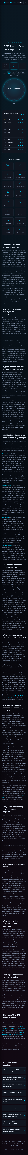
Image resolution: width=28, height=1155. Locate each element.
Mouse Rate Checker (9, 698)
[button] (14, 90)
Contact (24, 1143)
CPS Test (4, 1141)
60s (11, 75)
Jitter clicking (5, 454)
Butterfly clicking (6, 485)
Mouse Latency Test (13, 298)
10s (13, 72)
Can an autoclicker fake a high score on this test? (12, 1130)
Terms (17, 1145)
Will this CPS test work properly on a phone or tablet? (12, 1108)
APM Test (21, 1042)
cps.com (13, 3)
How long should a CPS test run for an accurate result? (12, 1093)
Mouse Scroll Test (10, 1028)
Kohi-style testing (6, 545)
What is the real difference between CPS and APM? (11, 1123)
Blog (14, 1143)
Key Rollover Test (6, 1034)
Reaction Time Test (11, 1042)
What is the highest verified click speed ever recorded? (13, 1078)
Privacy (12, 1145)
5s (8, 72)
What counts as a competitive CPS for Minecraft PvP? (12, 1115)
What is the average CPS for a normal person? (12, 1071)
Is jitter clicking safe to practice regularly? (12, 1100)
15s (18, 72)
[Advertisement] (14, 22)
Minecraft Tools (6, 1143)
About (18, 1143)
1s (4, 72)
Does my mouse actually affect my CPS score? (12, 1085)
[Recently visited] (25, 2)
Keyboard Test (20, 1032)
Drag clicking (5, 517)
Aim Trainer (12, 1141)
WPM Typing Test (19, 1034)
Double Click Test (20, 696)
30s (23, 72)
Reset (14, 103)
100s (16, 75)
